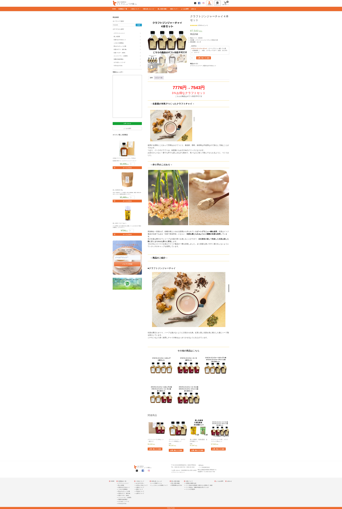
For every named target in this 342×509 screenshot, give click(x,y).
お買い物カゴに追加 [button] (155, 449)
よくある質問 (185, 9)
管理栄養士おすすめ (176, 485)
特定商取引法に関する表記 (189, 470)
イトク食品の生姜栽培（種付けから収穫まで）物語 (199, 485)
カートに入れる (127, 167)
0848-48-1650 (179, 467)
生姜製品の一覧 (122, 9)
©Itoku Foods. (171, 508)
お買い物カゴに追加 (204, 58)
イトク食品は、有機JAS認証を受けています (197, 487)
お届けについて (140, 487)
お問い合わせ (127, 123)
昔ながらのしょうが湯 (120, 46)
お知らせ (193, 9)
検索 (138, 25)
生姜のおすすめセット (209, 65)
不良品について (140, 491)
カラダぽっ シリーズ (119, 62)
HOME (114, 9)
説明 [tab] (151, 77)
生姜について (174, 9)
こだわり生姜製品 (119, 43)
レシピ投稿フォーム (156, 483)
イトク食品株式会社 (204, 467)
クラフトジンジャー (196, 65)
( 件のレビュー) (203, 25)
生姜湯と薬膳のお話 (191, 483)
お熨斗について (140, 493)
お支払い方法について (142, 485)
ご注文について (135, 9)
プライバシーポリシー (123, 272)
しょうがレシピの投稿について (159, 485)
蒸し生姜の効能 (162, 9)
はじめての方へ (140, 483)
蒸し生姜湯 (117, 36)
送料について (139, 489)
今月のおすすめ (118, 65)
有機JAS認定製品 (118, 59)
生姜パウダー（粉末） (120, 52)
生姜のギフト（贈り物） (120, 49)
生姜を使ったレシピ (148, 9)
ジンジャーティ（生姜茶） (121, 56)
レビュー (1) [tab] (158, 77)
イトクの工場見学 (190, 489)
